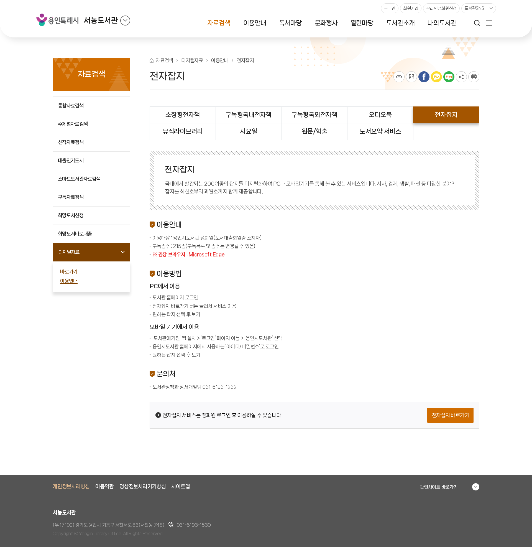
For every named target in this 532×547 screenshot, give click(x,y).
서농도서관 (101, 20)
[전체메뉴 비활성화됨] (489, 23)
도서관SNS (474, 8)
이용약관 (104, 486)
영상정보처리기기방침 (142, 486)
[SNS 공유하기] (461, 76)
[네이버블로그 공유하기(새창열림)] (448, 76)
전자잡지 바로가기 (450, 415)
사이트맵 (181, 486)
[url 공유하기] (399, 76)
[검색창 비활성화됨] (477, 23)
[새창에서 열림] (473, 76)
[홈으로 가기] (152, 60)
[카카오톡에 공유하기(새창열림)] (436, 76)
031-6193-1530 (194, 524)
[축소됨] (125, 21)
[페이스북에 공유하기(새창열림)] (423, 76)
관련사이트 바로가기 (439, 486)
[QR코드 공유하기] (411, 76)
